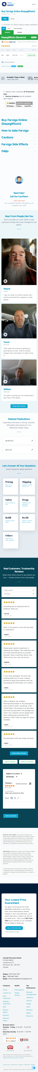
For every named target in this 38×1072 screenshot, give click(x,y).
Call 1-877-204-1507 (14, 928)
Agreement (27, 1064)
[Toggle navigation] (33, 4)
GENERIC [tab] (7, 32)
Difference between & (12, 66)
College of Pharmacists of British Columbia (13, 1057)
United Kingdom (18, 28)
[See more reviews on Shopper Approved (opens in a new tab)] (18, 798)
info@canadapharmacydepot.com (20, 978)
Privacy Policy (14, 1064)
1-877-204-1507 (14, 974)
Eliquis (28, 1013)
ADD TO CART (31, 55)
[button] (19, 104)
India (9, 28)
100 (2, 55)
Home (5, 990)
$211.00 (14, 55)
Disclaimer (20, 1064)
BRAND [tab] (20, 32)
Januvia (29, 1000)
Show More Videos (19, 406)
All (3, 28)
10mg (12, 19)
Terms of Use (6, 1064)
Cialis (28, 1007)
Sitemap (33, 1064)
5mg (5, 18)
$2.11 (21, 55)
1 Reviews (34, 46)
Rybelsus (29, 1010)
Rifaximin (29, 1016)
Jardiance (29, 997)
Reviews (6, 1015)
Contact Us (7, 993)
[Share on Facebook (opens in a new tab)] (12, 798)
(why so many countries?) (28, 24)
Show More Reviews (19, 753)
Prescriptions (19, 990)
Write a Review (10, 761)
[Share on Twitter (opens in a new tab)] (15, 798)
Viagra (28, 1003)
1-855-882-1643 (12, 976)
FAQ (4, 1007)
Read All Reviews (27, 761)
